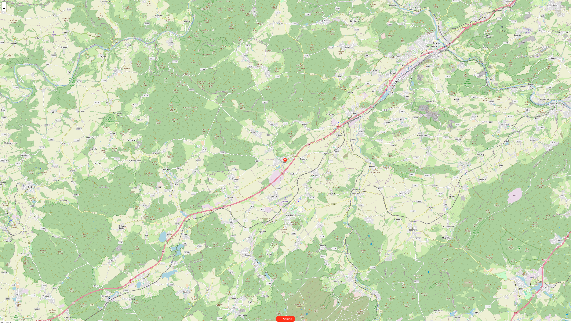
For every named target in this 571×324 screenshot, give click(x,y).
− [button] (4, 8)
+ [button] (4, 4)
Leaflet (567, 320)
